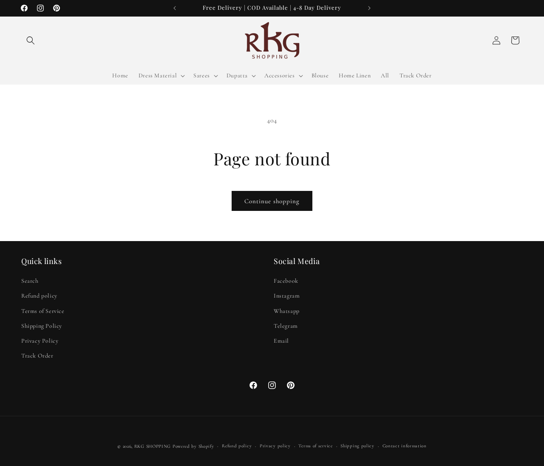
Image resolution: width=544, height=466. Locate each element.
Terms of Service (43, 311)
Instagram (287, 295)
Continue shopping (272, 201)
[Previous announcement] (174, 8)
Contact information (404, 446)
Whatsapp (287, 311)
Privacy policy (275, 446)
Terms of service (315, 446)
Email (281, 340)
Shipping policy (357, 446)
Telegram (286, 326)
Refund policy (39, 295)
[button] (30, 40)
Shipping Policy (41, 326)
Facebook (286, 280)
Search (30, 280)
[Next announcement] (369, 8)
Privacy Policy (39, 340)
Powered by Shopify (193, 446)
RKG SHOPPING (152, 446)
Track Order (37, 355)
